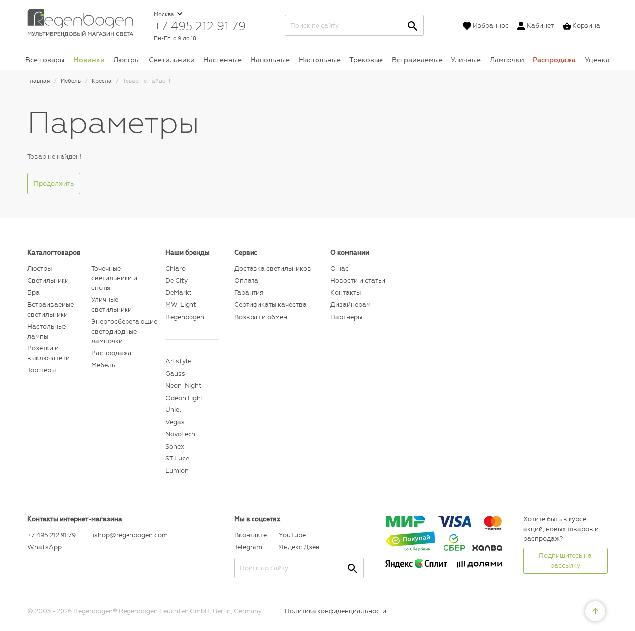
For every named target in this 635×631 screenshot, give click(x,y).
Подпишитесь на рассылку (565, 560)
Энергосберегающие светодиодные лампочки (120, 331)
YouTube (292, 535)
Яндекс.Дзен (299, 547)
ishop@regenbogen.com (123, 535)
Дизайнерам (350, 304)
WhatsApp (44, 547)
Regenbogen (184, 317)
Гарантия (248, 292)
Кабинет (540, 25)
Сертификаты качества (270, 304)
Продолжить (54, 183)
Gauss (175, 373)
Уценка (597, 60)
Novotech (180, 434)
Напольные (270, 60)
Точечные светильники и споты (114, 278)
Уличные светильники (111, 304)
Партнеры (346, 317)
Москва (165, 14)
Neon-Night (183, 385)
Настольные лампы (46, 331)
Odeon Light (184, 398)
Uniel (173, 409)
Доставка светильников (272, 268)
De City (176, 280)
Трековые (366, 60)
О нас (339, 268)
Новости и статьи (357, 280)
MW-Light (180, 304)
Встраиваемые (417, 60)
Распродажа (554, 60)
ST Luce (177, 458)
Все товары (44, 60)
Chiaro (175, 268)
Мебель (103, 365)
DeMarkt (178, 292)
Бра (33, 292)
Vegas (175, 422)
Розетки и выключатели (48, 353)
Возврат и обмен (260, 317)
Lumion (177, 470)
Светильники (172, 60)
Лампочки (507, 60)
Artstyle (178, 361)
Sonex (174, 446)
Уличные (466, 60)
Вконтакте (250, 535)
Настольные (320, 60)
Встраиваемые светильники (50, 309)
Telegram (248, 547)
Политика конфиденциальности (335, 611)
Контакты (345, 292)
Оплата (246, 280)
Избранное (490, 25)
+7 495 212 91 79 (200, 25)
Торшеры (41, 370)
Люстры (126, 60)
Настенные (222, 60)
